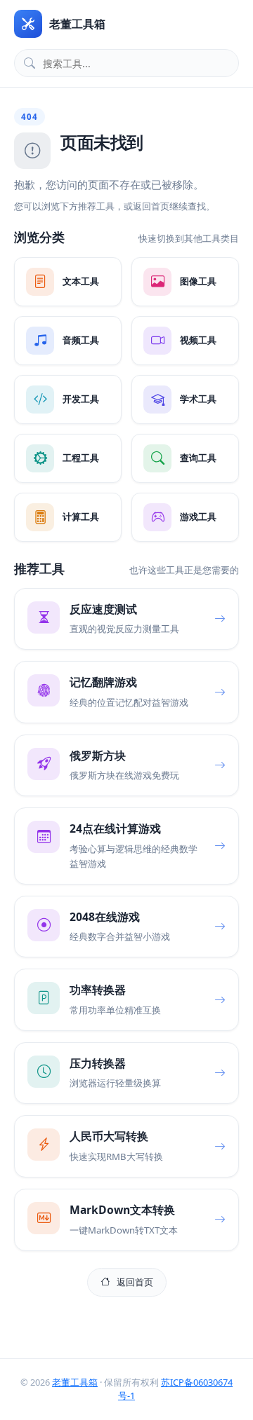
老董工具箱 (75, 1382)
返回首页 (135, 1282)
